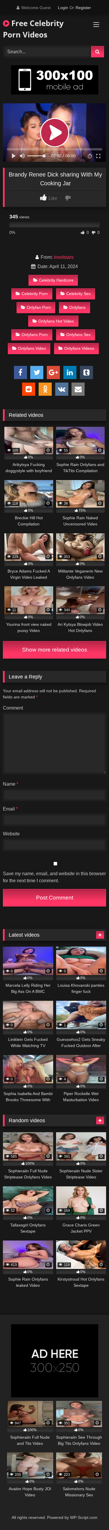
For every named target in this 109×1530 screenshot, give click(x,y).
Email (10, 808)
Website (11, 833)
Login (63, 7)
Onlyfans (77, 307)
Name (10, 784)
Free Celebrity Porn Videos (33, 29)
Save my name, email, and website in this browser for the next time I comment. (54, 877)
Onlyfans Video (32, 348)
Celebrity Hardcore (56, 280)
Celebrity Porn (35, 293)
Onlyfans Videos (79, 348)
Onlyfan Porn (39, 307)
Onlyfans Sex (78, 334)
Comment (13, 707)
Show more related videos (54, 650)
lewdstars (64, 257)
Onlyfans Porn (35, 334)
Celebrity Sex (78, 293)
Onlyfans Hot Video (56, 321)
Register (83, 7)
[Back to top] (91, 1512)
